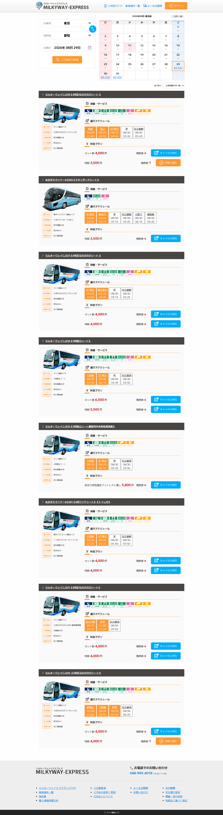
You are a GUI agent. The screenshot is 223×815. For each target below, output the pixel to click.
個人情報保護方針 (48, 800)
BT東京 (114, 129)
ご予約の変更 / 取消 (105, 792)
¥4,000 (105, 77)
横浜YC (102, 214)
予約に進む (171, 162)
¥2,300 (117, 77)
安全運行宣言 (173, 792)
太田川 (138, 214)
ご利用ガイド (115, 6)
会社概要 (170, 788)
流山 (102, 129)
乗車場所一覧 (132, 6)
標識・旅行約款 (174, 796)
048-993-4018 (141, 773)
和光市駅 (90, 622)
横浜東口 (102, 290)
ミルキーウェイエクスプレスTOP (57, 788)
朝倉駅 (150, 214)
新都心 (90, 707)
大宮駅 (90, 375)
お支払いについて (103, 796)
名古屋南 (127, 375)
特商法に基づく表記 (176, 800)
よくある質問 (154, 6)
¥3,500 (178, 67)
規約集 (42, 796)
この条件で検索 (69, 59)
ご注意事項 (100, 788)
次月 (177, 16)
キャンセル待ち (168, 153)
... (70, 48)
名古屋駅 (139, 129)
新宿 (102, 622)
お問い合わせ (140, 792)
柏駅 (90, 129)
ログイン (179, 5)
